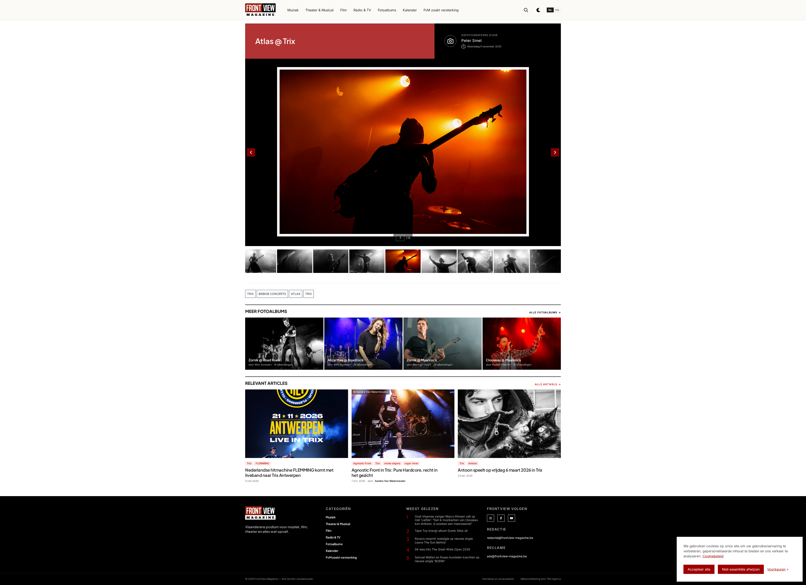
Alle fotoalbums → (545, 312)
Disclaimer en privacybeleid (498, 578)
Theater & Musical (338, 524)
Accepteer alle (699, 569)
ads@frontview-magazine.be (507, 556)
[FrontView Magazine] (260, 513)
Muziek (331, 517)
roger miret (411, 463)
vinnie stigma (392, 463)
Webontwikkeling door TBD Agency (541, 578)
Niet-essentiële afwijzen (741, 569)
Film (328, 530)
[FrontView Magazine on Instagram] (490, 518)
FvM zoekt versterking (341, 557)
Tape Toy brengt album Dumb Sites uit (441, 530)
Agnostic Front (362, 463)
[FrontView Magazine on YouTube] (511, 518)
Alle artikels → (548, 384)
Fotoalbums (334, 544)
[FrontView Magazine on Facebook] (501, 518)
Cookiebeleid (713, 556)
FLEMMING (262, 463)
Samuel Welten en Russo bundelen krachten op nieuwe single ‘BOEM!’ (447, 559)
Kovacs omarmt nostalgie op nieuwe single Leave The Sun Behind (444, 540)
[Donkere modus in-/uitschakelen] (538, 10)
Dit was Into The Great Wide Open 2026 (442, 549)
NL (550, 10)
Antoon (472, 463)
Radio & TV (333, 537)
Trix (249, 463)
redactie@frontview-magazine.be (510, 538)
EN (557, 10)
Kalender (332, 551)
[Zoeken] (526, 10)
